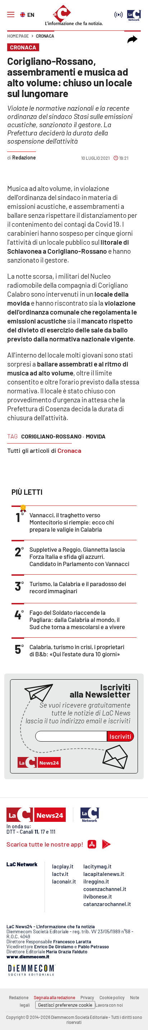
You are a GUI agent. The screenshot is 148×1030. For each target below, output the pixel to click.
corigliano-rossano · (52, 436)
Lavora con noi (109, 1004)
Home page (18, 35)
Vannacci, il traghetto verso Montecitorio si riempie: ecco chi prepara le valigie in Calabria (71, 522)
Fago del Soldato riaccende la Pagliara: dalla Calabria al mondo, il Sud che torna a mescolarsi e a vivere (77, 619)
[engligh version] (23, 13)
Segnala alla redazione (54, 997)
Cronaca (45, 35)
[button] (132, 39)
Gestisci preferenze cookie (65, 1005)
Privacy (87, 997)
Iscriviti (120, 736)
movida (96, 436)
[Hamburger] (10, 14)
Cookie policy (112, 997)
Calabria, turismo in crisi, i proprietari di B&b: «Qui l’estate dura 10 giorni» (76, 650)
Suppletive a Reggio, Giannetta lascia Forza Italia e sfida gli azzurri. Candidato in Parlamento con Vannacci (79, 556)
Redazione (18, 997)
